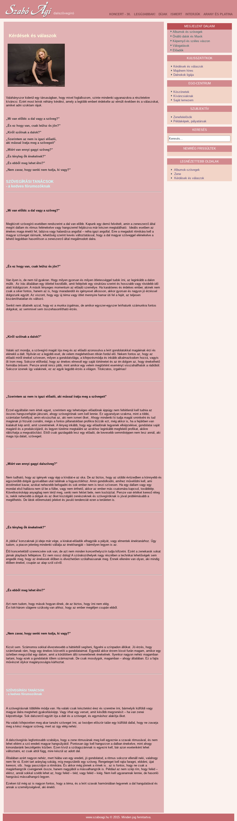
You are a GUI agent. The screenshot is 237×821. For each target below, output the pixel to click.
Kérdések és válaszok (188, 66)
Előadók (178, 50)
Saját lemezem (183, 100)
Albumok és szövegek (188, 32)
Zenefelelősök (182, 117)
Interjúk (192, 14)
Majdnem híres (183, 70)
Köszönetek (181, 92)
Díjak (163, 14)
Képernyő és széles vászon (191, 41)
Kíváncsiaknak (183, 96)
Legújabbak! (144, 14)
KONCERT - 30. (120, 14)
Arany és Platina (218, 14)
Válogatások (181, 45)
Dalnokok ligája (183, 75)
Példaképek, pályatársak (189, 121)
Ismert (176, 14)
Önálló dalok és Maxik (188, 36)
